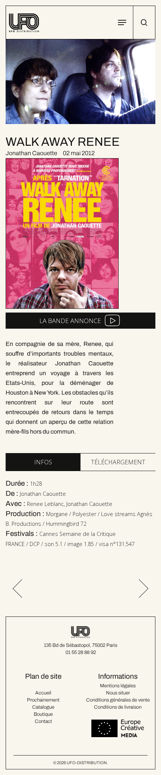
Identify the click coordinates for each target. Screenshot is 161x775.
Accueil (43, 693)
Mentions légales (118, 685)
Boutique (43, 714)
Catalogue (43, 707)
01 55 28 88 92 (81, 652)
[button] (122, 22)
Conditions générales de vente (118, 700)
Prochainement (43, 700)
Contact (43, 721)
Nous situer (118, 693)
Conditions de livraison (118, 707)
